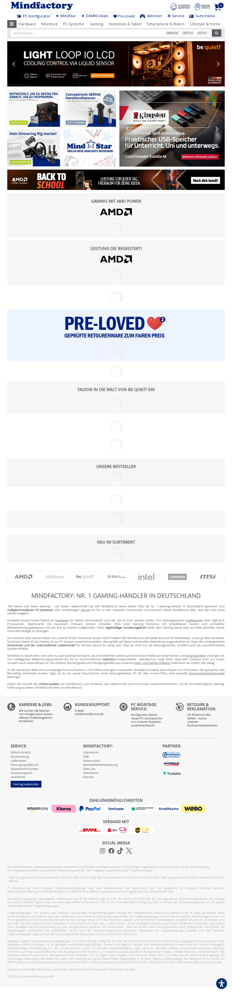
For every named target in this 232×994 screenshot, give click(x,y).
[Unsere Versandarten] (116, 830)
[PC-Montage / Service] (144, 716)
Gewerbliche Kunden (25, 769)
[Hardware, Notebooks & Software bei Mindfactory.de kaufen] (60, 6)
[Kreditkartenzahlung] (168, 808)
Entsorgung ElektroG (25, 765)
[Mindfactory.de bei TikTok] (120, 850)
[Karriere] (32, 714)
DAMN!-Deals (96, 15)
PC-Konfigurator (36, 16)
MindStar (67, 15)
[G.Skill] (117, 576)
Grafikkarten (194, 620)
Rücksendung (20, 756)
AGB (86, 756)
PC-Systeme (73, 23)
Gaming (96, 23)
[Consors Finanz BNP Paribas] (142, 808)
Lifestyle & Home (205, 23)
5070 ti (202, 33)
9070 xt (188, 33)
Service (177, 15)
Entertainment (196, 656)
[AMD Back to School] (116, 181)
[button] (12, 24)
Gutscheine (204, 15)
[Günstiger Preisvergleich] (171, 764)
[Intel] (147, 577)
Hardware (27, 23)
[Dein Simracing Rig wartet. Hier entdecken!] (33, 147)
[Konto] (202, 6)
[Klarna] (64, 808)
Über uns (89, 769)
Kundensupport (21, 773)
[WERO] (193, 808)
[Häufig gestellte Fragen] (88, 710)
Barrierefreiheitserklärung (100, 765)
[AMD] (116, 212)
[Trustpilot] (171, 773)
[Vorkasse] (116, 808)
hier (132, 969)
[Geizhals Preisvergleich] (171, 755)
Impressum (91, 752)
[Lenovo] (177, 576)
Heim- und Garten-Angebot (152, 663)
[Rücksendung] (200, 716)
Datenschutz (91, 761)
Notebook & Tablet (125, 23)
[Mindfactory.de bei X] (129, 850)
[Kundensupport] (180, 6)
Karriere (88, 777)
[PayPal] (90, 808)
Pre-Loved (126, 16)
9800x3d (172, 33)
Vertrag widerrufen (26, 784)
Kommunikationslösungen (207, 673)
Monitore (49, 23)
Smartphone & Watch (165, 23)
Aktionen (154, 15)
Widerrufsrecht (21, 752)
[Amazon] (38, 808)
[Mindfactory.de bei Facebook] (111, 850)
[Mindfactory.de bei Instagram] (102, 850)
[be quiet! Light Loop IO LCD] (116, 63)
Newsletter (18, 777)
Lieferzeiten (18, 761)
